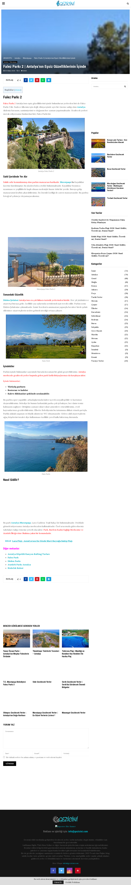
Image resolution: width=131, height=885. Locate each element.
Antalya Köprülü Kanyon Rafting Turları (29, 554)
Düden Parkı (14, 561)
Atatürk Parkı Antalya (19, 564)
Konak (94, 357)
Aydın (93, 342)
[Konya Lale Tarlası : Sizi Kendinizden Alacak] (98, 143)
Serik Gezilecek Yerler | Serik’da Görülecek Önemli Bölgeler (73, 685)
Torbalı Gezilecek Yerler (117, 198)
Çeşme (94, 304)
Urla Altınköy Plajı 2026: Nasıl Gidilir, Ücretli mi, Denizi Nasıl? (108, 246)
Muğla (94, 282)
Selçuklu (95, 327)
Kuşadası (95, 346)
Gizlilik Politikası (72, 882)
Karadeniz (95, 312)
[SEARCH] (125, 86)
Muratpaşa (13, 62)
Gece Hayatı (96, 331)
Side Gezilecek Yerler (42, 682)
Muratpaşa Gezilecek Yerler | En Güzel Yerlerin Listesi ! (45, 714)
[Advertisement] (46, 218)
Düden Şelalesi (10, 300)
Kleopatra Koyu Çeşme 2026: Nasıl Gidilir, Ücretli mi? (107, 254)
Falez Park (13, 557)
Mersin (94, 301)
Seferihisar (96, 316)
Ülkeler (94, 308)
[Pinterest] (78, 870)
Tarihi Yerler (96, 297)
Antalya (6, 62)
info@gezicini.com (78, 831)
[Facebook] (53, 870)
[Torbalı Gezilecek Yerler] (98, 201)
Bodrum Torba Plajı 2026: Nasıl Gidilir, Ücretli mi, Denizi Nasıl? (109, 229)
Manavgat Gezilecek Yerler (73, 712)
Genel (93, 278)
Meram (94, 338)
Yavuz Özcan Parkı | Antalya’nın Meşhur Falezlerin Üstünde (16, 654)
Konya (94, 286)
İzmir (93, 271)
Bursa (93, 323)
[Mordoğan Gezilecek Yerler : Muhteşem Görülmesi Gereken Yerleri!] (98, 187)
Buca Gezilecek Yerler (116, 169)
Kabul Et (58, 882)
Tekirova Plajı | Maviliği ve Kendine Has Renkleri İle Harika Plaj (73, 654)
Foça (93, 293)
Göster (18, 90)
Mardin (94, 334)
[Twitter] (61, 870)
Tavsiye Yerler (97, 361)
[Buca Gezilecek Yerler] (98, 172)
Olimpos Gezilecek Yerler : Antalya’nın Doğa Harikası (14, 714)
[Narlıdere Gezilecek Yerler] (98, 158)
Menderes (95, 353)
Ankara (94, 289)
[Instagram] (69, 870)
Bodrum (94, 320)
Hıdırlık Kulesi (15, 568)
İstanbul (94, 349)
